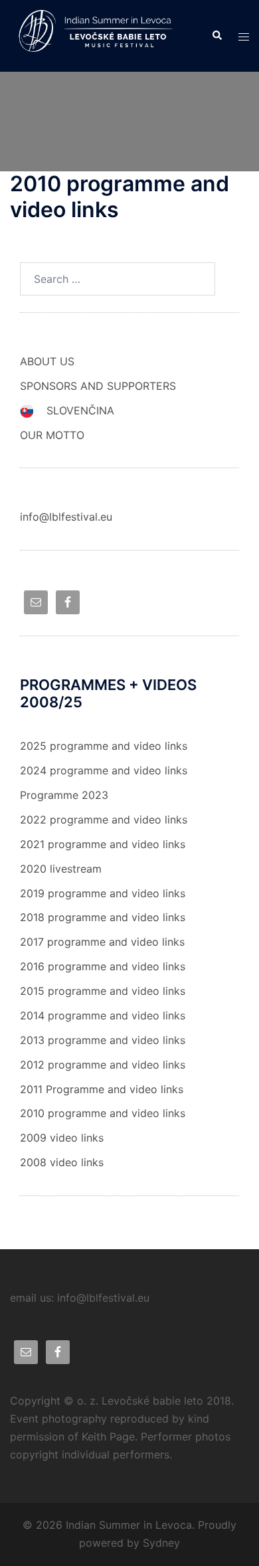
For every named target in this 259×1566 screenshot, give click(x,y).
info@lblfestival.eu (66, 516)
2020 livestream (61, 868)
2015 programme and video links (102, 991)
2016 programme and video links (102, 966)
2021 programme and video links (102, 844)
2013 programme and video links (102, 1040)
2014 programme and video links (102, 1015)
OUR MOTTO (52, 435)
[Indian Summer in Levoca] (100, 34)
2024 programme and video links (103, 770)
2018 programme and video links (102, 917)
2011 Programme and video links (101, 1089)
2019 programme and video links (102, 893)
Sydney (161, 1542)
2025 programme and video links (103, 745)
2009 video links (62, 1137)
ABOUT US (47, 361)
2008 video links (62, 1162)
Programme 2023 (64, 795)
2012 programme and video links (102, 1064)
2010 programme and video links (102, 1113)
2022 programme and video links (103, 819)
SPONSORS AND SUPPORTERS (98, 385)
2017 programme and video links (102, 941)
